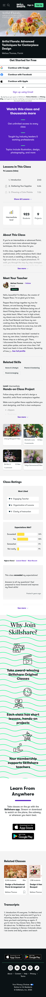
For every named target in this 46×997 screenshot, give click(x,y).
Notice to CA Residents (23, 987)
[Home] (21, 5)
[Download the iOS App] (13, 956)
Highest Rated (9, 561)
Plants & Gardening (32, 368)
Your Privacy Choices (21, 984)
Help (25, 974)
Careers (18, 974)
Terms (23, 976)
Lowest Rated (21, 561)
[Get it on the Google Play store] (23, 836)
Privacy (33, 974)
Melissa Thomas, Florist (12, 53)
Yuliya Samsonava (31, 465)
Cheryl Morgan (9, 439)
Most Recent (32, 561)
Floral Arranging (11, 373)
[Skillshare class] (15, 871)
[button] (4, 5)
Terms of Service (31, 97)
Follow (28, 283)
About (10, 974)
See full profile (18, 351)
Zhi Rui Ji (7, 464)
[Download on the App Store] (23, 827)
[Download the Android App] (32, 956)
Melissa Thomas (20, 283)
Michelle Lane (30, 440)
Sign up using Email (23, 92)
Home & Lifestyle (11, 368)
